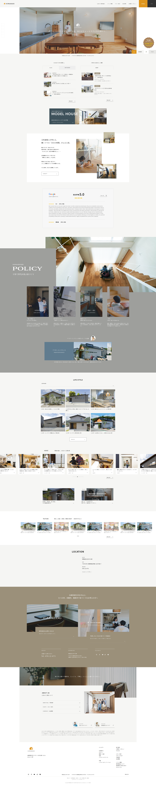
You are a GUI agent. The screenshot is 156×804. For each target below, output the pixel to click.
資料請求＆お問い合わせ (121, 765)
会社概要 (118, 759)
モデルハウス (119, 767)
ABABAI (89, 782)
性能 (100, 755)
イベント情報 (109, 3)
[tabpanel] (78, 464)
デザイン (101, 752)
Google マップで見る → (87, 571)
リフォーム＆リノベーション (105, 762)
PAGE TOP (127, 774)
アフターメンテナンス (103, 757)
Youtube (118, 750)
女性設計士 (101, 750)
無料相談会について (120, 764)
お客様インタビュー (132, 3)
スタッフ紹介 (117, 3)
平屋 (100, 760)
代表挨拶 (118, 757)
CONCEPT (45, 173)
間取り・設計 (101, 754)
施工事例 (124, 3)
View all (70, 101)
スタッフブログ (119, 755)
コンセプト (101, 747)
